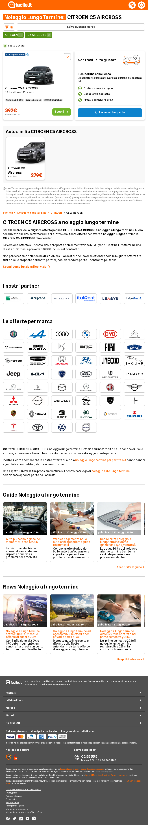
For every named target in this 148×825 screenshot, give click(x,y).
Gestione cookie (12, 802)
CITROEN (56, 212)
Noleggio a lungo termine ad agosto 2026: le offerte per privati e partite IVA (72, 634)
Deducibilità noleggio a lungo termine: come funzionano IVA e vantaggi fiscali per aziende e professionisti (117, 544)
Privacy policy (11, 793)
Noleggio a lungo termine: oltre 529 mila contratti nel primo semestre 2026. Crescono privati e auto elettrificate (118, 636)
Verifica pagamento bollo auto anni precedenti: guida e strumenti (71, 542)
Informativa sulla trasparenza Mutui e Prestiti (25, 812)
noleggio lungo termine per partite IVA (100, 460)
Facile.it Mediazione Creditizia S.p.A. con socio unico (106, 775)
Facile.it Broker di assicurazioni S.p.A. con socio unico (82, 769)
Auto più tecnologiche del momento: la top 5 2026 (23, 540)
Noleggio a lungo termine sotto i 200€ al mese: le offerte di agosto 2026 (23, 634)
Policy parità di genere (15, 806)
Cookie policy (11, 799)
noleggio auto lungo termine (111, 471)
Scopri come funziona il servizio (24, 266)
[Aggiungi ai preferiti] (67, 56)
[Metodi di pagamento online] (40, 736)
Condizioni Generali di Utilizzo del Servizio (23, 789)
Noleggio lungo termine (31, 212)
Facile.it (8, 212)
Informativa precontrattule (17, 809)
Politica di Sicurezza (14, 796)
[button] (4, 5)
